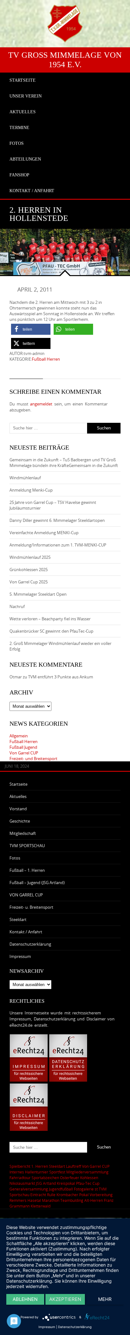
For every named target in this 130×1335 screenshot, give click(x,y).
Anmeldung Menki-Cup (31, 490)
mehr (105, 1299)
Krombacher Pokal (72, 1194)
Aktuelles (18, 796)
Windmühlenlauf (25, 478)
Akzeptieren (65, 1299)
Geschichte (19, 821)
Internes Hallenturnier (28, 1171)
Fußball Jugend (23, 747)
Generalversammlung (28, 1188)
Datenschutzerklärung (30, 944)
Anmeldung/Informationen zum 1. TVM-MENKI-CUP (57, 545)
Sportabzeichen (45, 1177)
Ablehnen (25, 1299)
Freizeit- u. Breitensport (31, 907)
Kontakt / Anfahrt (25, 932)
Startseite (18, 784)
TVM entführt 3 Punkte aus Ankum (60, 677)
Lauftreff (73, 1166)
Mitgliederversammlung (87, 1171)
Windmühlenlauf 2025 (29, 557)
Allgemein (18, 736)
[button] (30, 329)
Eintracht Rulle (43, 1194)
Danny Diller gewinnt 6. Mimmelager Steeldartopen (57, 520)
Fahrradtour (20, 1177)
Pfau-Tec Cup (87, 1183)
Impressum (20, 956)
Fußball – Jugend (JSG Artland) (37, 882)
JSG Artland (46, 1183)
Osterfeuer (69, 1177)
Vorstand (18, 809)
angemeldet (41, 404)
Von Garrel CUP (23, 753)
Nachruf (17, 606)
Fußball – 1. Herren (27, 870)
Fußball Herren (46, 359)
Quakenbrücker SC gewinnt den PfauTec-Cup (51, 631)
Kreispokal (66, 1183)
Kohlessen (89, 1177)
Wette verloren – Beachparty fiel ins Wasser (50, 619)
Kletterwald (40, 1205)
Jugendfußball (61, 1188)
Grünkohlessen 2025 (28, 569)
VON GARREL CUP (26, 895)
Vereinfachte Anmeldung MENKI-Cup (44, 532)
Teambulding (71, 1200)
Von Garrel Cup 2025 (28, 582)
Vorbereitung (101, 1194)
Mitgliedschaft (22, 833)
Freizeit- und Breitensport (33, 758)
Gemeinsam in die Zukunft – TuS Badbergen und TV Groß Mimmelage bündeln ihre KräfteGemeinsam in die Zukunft (63, 462)
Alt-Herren (93, 1200)
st (96, 1188)
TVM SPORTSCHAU (27, 845)
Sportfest (57, 1171)
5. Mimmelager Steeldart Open (38, 594)
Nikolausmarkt (22, 1183)
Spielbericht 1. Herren (28, 1166)
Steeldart (18, 919)
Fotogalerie (84, 1188)
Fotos (14, 858)
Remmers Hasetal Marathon (34, 1200)
